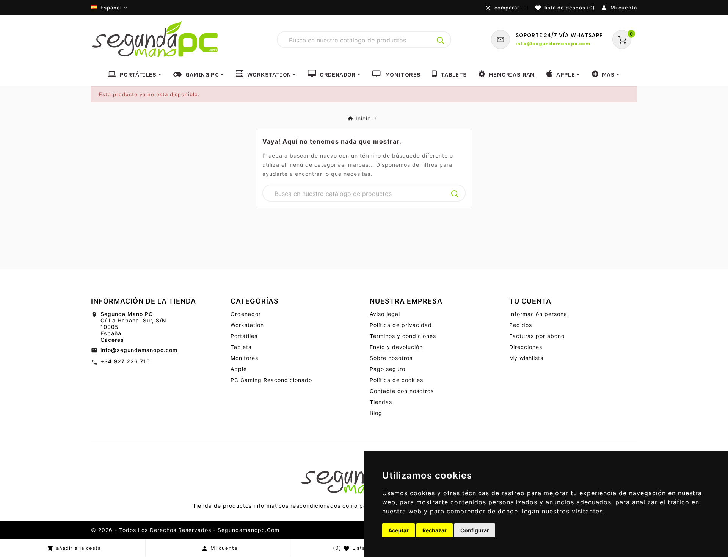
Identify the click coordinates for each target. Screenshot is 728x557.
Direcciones (525, 347)
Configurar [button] (474, 530)
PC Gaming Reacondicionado (271, 380)
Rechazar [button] (434, 530)
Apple (239, 369)
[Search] (440, 40)
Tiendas (381, 402)
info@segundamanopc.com (138, 350)
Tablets (241, 347)
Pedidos (520, 325)
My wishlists (526, 358)
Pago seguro (387, 369)
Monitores (244, 358)
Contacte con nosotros (402, 391)
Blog (376, 413)
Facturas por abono (537, 336)
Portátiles (244, 336)
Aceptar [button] (398, 530)
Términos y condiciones (403, 336)
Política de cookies (396, 380)
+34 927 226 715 (125, 361)
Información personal (539, 314)
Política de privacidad (401, 325)
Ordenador (246, 314)
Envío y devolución (396, 347)
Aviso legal (385, 314)
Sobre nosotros (391, 358)
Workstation (247, 325)
